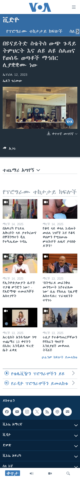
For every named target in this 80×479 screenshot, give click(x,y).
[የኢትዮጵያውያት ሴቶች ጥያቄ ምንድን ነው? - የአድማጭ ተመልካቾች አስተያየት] (20, 263)
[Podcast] (57, 411)
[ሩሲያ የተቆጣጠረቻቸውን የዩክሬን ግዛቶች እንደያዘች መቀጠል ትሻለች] (60, 317)
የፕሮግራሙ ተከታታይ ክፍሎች (34, 31)
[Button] (9, 149)
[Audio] (31, 473)
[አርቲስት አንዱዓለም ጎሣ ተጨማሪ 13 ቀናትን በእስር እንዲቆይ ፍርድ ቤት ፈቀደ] (20, 317)
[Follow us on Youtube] (17, 411)
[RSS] (47, 411)
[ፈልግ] (68, 473)
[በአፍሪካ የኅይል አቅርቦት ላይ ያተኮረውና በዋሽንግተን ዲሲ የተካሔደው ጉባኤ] (20, 209)
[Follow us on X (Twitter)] (37, 411)
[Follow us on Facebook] (7, 411)
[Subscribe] (67, 411)
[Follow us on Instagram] (27, 411)
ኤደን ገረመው (12, 81)
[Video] (50, 473)
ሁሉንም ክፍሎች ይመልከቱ (59, 357)
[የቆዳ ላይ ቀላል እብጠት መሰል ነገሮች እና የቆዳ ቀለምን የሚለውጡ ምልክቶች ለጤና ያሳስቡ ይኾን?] (60, 209)
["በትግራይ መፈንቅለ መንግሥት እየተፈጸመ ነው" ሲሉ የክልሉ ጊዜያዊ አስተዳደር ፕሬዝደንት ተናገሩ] (60, 263)
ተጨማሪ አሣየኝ (19, 170)
